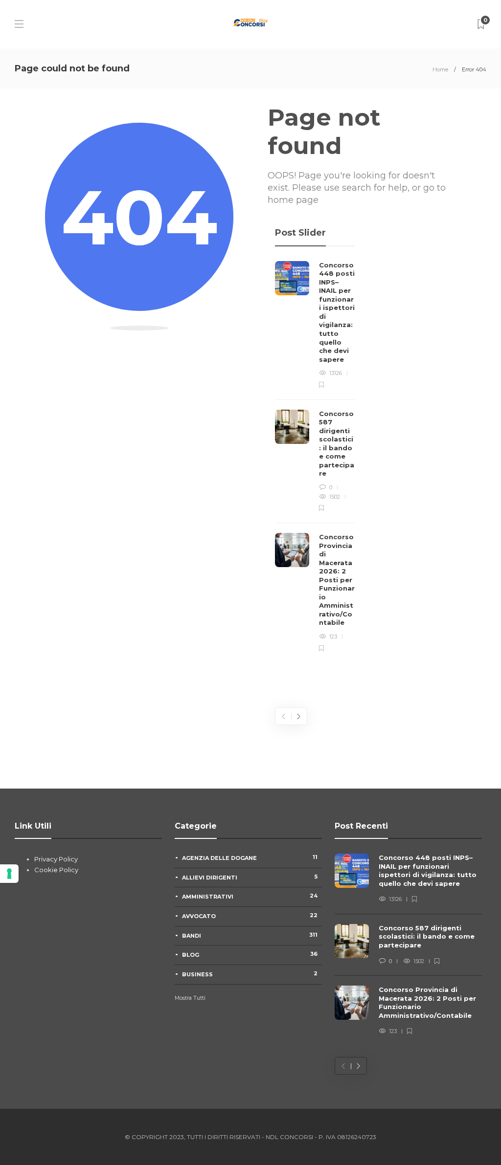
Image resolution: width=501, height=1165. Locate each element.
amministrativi (250, 896)
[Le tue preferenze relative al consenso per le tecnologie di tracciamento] (9, 873)
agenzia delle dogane (250, 857)
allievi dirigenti (250, 877)
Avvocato (250, 916)
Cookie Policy (56, 870)
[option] (315, 457)
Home (440, 69)
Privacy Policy (56, 859)
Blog (250, 954)
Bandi (250, 935)
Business (250, 974)
